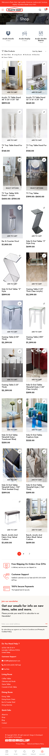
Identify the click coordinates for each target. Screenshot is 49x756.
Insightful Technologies (14, 737)
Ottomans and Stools (8, 681)
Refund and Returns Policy (35, 744)
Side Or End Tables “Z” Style (11, 290)
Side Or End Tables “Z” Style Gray (36, 242)
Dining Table (6, 696)
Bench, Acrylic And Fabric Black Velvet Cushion (34, 537)
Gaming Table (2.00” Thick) (10, 338)
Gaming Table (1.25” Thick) (10, 385)
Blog (3, 720)
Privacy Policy (20, 744)
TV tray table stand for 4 (12, 146)
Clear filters (7, 55)
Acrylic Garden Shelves (41, 40)
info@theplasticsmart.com (12, 661)
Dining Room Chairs (8, 699)
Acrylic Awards (8, 39)
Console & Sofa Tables (9, 687)
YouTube (6, 669)
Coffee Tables (6, 678)
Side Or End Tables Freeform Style (34, 436)
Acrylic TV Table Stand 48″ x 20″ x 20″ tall (11, 98)
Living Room (18, 55)
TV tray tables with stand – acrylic (10, 194)
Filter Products (9, 51)
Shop (3, 717)
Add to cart (12, 92)
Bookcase (28, 55)
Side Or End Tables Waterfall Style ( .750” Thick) (35, 487)
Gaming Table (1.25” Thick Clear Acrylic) (34, 290)
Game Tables (7, 57)
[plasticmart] (14, 9)
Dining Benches (7, 705)
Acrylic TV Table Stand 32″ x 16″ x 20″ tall (35, 98)
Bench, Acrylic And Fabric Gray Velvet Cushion (10, 537)
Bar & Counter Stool (10, 241)
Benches (37, 55)
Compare (20, 64)
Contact (4, 723)
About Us (5, 714)
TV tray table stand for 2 (36, 146)
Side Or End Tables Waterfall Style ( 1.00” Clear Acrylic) (35, 386)
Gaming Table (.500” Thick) (35, 338)
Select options (12, 188)
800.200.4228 (9, 665)
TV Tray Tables (32, 193)
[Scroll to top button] (45, 745)
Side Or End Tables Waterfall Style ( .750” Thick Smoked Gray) (11, 487)
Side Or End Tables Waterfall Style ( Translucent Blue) (10, 437)
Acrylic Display (24, 39)
